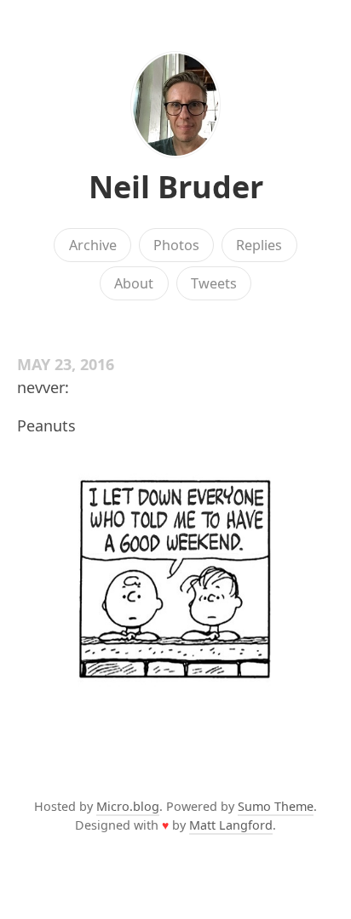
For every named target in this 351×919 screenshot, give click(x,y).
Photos (176, 245)
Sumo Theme (276, 806)
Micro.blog (127, 806)
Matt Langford (231, 825)
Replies (259, 245)
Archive (93, 245)
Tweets (214, 283)
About (133, 283)
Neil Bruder (176, 187)
